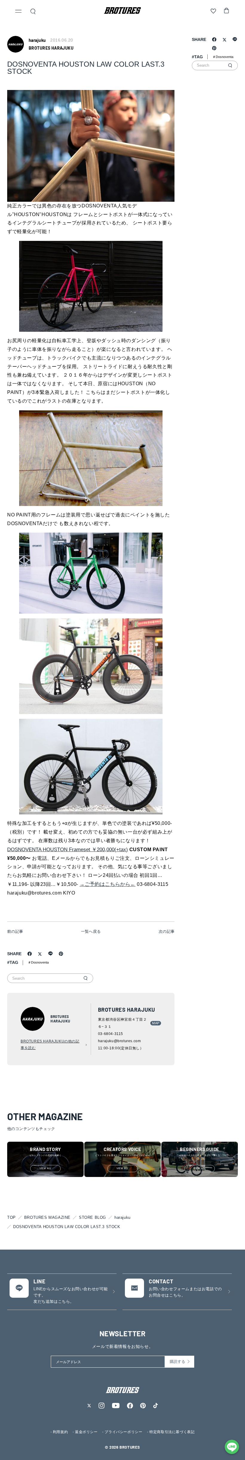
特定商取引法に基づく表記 (172, 1432)
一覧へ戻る (91, 931)
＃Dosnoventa (38, 962)
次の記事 (167, 931)
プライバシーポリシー (123, 1432)
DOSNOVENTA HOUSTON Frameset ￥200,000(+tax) (67, 849)
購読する (177, 1361)
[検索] (85, 978)
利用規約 (60, 1432)
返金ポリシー (86, 1432)
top (11, 1217)
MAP (155, 1023)
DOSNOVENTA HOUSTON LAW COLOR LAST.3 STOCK (66, 1226)
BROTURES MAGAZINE (47, 1217)
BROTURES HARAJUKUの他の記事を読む (50, 1044)
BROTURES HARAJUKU (51, 48)
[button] (18, 12)
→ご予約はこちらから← (107, 884)
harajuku (122, 1217)
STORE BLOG (92, 1217)
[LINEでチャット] (232, 1447)
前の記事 (15, 931)
